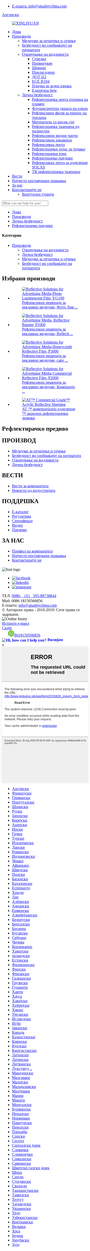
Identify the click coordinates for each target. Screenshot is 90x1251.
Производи (21, 36)
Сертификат (22, 521)
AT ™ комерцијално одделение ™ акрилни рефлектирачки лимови (48, 413)
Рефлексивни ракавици (52, 140)
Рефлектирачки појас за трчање (58, 149)
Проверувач (42, 63)
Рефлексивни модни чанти (55, 135)
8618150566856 (27, 635)
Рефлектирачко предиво (52, 158)
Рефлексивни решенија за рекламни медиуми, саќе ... (45, 358)
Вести (17, 176)
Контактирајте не (27, 190)
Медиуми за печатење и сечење (49, 41)
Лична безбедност (37, 95)
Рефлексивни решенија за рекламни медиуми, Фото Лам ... (50, 304)
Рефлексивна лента (48, 144)
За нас (17, 185)
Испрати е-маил (15, 623)
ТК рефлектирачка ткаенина (56, 172)
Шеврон (39, 68)
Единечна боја (44, 90)
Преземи (19, 530)
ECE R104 (41, 81)
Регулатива (21, 516)
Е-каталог (20, 512)
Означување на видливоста (45, 54)
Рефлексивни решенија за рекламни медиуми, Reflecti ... (47, 331)
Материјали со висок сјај (53, 122)
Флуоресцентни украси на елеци (60, 108)
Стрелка (39, 59)
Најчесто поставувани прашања (39, 181)
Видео (17, 525)
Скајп (7, 628)
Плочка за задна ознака (52, 86)
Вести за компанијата (30, 486)
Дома (16, 32)
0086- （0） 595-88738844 (34, 596)
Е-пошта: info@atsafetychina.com (39, 6)
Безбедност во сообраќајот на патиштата (46, 455)
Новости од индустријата (33, 490)
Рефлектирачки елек (49, 153)
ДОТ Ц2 (39, 77)
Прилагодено (43, 72)
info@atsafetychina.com (37, 605)
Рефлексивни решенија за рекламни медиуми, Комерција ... (48, 387)
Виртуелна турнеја (38, 194)
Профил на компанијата (32, 551)
